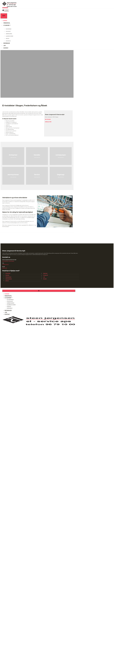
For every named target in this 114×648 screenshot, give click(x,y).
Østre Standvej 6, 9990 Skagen (8, 261)
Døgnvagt (8, 40)
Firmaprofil (6, 23)
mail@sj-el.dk (48, 121)
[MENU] (3, 15)
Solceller (8, 31)
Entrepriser (8, 28)
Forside (5, 20)
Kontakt (5, 48)
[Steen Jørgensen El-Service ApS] (5, 12)
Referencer (6, 43)
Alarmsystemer (9, 36)
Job (4, 45)
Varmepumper (9, 33)
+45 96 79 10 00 (5, 264)
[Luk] (38, 291)
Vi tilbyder (6, 25)
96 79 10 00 (48, 119)
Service (7, 38)
